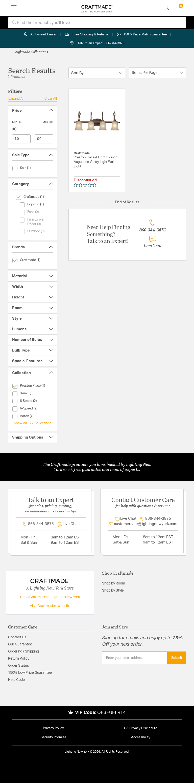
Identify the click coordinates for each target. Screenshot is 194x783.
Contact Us (17, 637)
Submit (176, 658)
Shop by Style (113, 590)
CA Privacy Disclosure (140, 728)
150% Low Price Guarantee (30, 673)
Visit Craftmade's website (50, 606)
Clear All (50, 98)
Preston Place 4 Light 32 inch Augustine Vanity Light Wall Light (95, 162)
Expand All (16, 98)
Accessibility (140, 737)
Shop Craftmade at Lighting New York (50, 597)
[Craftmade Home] (97, 8)
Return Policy (18, 658)
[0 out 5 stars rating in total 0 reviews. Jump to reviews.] (86, 185)
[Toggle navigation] (14, 8)
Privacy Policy (53, 728)
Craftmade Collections (30, 51)
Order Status (18, 665)
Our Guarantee (20, 644)
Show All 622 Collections (32, 423)
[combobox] (97, 22)
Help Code (16, 680)
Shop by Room (113, 583)
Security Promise (53, 737)
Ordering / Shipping (23, 651)
